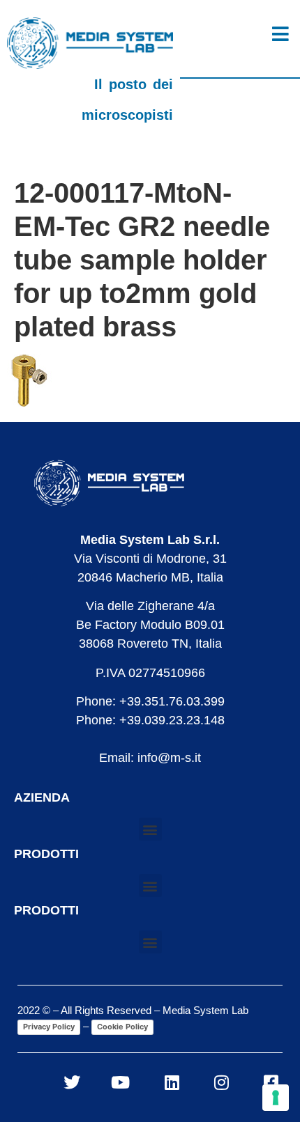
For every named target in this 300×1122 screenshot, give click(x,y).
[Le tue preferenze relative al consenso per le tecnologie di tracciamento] (275, 1097)
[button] (150, 829)
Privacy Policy (49, 1026)
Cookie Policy (122, 1026)
